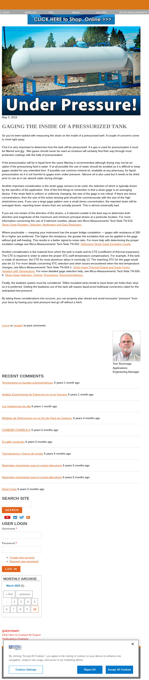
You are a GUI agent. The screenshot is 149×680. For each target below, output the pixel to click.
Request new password (24, 561)
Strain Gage (9, 489)
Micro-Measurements (133, 12)
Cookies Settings (26, 669)
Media (76, 12)
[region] (71, 658)
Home (4, 3)
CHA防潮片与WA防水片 (16, 429)
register (18, 325)
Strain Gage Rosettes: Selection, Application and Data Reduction (41, 224)
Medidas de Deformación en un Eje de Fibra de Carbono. (37, 418)
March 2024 (13, 585)
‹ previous (24, 594)
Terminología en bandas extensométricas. (27, 382)
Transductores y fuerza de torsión (22, 453)
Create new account (22, 557)
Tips (51, 12)
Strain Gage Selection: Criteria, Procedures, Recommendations (44, 275)
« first (9, 594)
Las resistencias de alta (16, 406)
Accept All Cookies (119, 669)
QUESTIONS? (11, 631)
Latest (5, 12)
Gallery (101, 12)
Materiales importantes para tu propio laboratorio (32, 465)
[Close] (132, 644)
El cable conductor (13, 441)
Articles (30, 12)
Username (9, 528)
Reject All (90, 669)
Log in (6, 325)
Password (9, 543)
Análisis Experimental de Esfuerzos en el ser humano (34, 394)
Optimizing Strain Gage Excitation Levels (106, 244)
